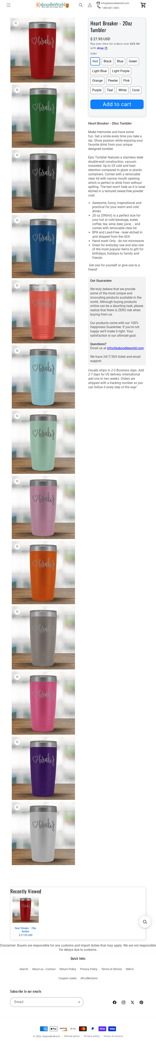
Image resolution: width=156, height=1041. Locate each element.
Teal (110, 90)
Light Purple (120, 71)
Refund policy (72, 1036)
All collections (89, 978)
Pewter (113, 80)
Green (133, 61)
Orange (97, 80)
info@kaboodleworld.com (125, 348)
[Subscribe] (78, 1002)
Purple (96, 90)
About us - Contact (44, 969)
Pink (126, 80)
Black (108, 61)
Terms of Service (111, 969)
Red (95, 61)
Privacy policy (92, 1036)
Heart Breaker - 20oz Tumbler (25, 929)
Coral (136, 90)
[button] (8, 5)
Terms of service (113, 1036)
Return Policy (68, 969)
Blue (120, 61)
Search (24, 969)
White (122, 90)
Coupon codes (67, 978)
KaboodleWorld (51, 1036)
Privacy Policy (89, 969)
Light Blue (99, 71)
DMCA (130, 969)
